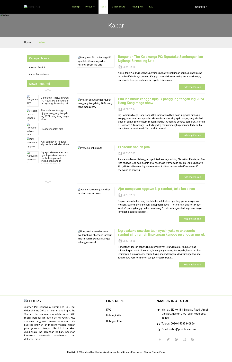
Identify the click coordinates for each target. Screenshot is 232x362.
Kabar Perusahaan (39, 74)
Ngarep (28, 42)
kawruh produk (37, 67)
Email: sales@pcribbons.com (179, 329)
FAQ (108, 309)
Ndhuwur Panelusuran (132, 352)
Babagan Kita (114, 321)
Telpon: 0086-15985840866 (178, 323)
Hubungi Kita (113, 315)
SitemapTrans (158, 352)
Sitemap (147, 352)
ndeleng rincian (192, 87)
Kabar (42, 42)
